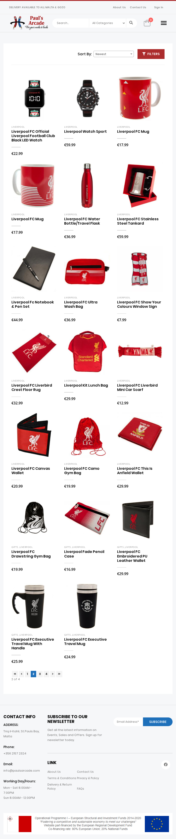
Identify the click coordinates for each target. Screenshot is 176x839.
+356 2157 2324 (14, 753)
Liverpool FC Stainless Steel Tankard (138, 221)
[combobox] (114, 54)
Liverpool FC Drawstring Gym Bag (31, 554)
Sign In (158, 7)
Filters (153, 54)
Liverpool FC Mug (133, 131)
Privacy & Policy (88, 778)
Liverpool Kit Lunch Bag (86, 385)
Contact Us (138, 7)
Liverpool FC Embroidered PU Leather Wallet (132, 556)
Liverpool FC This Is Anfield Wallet (134, 470)
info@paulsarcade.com (21, 770)
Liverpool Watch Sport (85, 131)
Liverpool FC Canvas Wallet (30, 470)
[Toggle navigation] (164, 23)
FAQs (80, 789)
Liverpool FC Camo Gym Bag (81, 470)
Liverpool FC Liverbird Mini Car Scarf (137, 387)
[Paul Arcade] (29, 23)
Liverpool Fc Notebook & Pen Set (32, 304)
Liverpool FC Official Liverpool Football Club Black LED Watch (33, 136)
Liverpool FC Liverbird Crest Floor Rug (31, 387)
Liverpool (18, 126)
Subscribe (157, 722)
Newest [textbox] (101, 54)
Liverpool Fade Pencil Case (84, 554)
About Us (119, 7)
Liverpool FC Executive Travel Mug (85, 641)
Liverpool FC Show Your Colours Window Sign (139, 304)
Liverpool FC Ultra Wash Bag (80, 304)
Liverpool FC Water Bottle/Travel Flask (82, 221)
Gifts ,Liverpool (22, 547)
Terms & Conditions (61, 778)
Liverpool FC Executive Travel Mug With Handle (32, 644)
